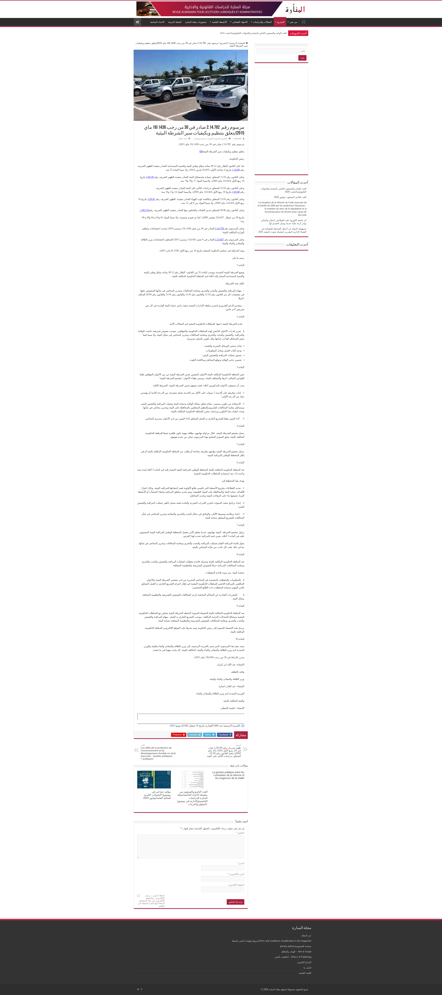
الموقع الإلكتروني (236, 884)
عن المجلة (306, 935)
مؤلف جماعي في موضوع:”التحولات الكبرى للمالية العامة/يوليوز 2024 (157, 794)
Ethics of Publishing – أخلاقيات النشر (293, 957)
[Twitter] (138, 989)
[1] (242, 725)
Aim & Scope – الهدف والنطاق (296, 951)
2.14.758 (219, 228)
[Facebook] (141, 989)
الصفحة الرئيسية (237, 43)
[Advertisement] (281, 121)
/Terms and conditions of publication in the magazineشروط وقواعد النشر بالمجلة (271, 941)
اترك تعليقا (183, 138)
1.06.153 (144, 210)
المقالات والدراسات (262, 22)
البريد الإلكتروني (236, 874)
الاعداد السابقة (157, 22)
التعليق (240, 832)
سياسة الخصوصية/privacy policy (295, 946)
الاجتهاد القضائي (240, 22)
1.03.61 (151, 199)
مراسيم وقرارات (199, 138)
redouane (238, 138)
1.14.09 (236, 170)
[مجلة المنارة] (221, 8)
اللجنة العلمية (305, 973)
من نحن (293, 22)
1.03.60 (236, 192)
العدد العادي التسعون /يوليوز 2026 (271, 33)
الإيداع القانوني (304, 962)
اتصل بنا (307, 967)
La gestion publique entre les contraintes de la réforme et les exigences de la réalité (228, 775)
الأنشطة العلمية (219, 22)
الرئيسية (303, 21)
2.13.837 (219, 239)
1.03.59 (150, 177)
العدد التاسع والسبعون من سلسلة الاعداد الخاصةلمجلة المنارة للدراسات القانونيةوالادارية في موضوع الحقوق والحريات (192, 798)
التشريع (281, 22)
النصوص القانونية (213, 138)
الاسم (240, 863)
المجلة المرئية (174, 22)
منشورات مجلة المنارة (195, 22)
